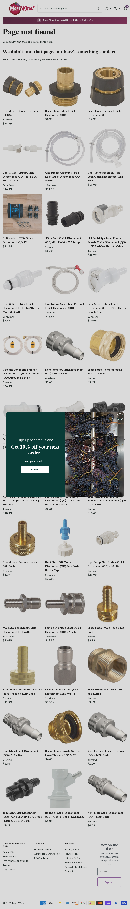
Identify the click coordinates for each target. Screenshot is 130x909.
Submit (35, 469)
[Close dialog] (120, 417)
